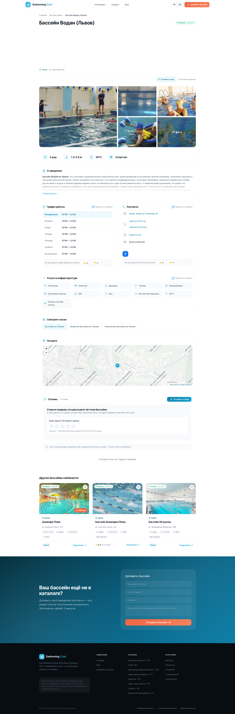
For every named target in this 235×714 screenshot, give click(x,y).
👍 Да (86, 263)
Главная (43, 15)
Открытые (170, 669)
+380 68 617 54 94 (137, 227)
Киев (132, 665)
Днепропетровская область (143, 669)
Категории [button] (100, 4)
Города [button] (114, 4)
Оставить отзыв (167, 79)
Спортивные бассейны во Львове (119, 326)
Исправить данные (188, 79)
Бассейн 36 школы (160, 521)
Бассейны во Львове (54, 326)
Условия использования (167, 708)
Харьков (134, 679)
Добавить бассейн (199, 4)
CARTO (189, 384)
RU (174, 4)
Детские (169, 660)
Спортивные (171, 679)
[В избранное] (85, 487)
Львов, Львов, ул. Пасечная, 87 (143, 213)
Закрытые (170, 665)
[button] (117, 365)
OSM (182, 384)
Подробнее (78, 545)
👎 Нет (96, 263)
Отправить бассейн (156, 622)
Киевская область (139, 660)
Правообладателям (188, 708)
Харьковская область (140, 674)
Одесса (134, 688)
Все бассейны (56, 15)
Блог (127, 4)
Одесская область (139, 684)
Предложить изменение (103, 207)
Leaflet (174, 384)
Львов (44, 69)
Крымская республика (141, 693)
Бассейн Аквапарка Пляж (110, 521)
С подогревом (172, 674)
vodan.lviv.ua (135, 235)
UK (180, 4)
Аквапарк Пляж (51, 521)
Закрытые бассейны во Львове (84, 326)
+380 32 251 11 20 (137, 221)
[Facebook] (125, 254)
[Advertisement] (117, 47)
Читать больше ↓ (50, 193)
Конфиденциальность (145, 708)
